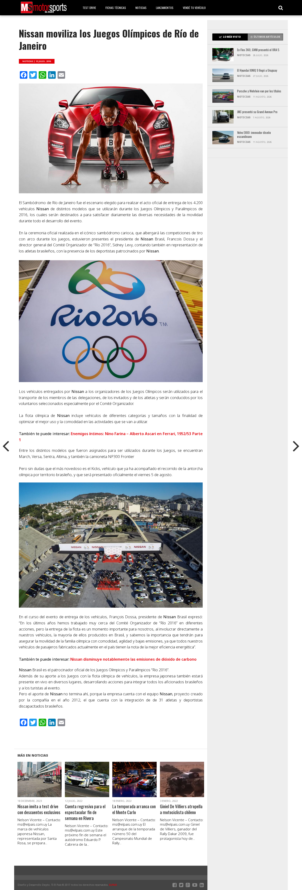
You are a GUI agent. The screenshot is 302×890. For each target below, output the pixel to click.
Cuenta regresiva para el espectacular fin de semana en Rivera (85, 812)
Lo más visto (232, 36)
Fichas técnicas (115, 8)
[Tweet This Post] (39, 785)
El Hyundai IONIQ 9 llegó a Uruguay (257, 71)
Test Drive (89, 8)
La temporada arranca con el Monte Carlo (134, 809)
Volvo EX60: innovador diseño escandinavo (254, 135)
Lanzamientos (164, 8)
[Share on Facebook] (29, 785)
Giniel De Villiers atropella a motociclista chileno (181, 809)
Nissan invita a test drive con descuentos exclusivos (38, 809)
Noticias (141, 8)
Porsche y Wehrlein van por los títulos (259, 91)
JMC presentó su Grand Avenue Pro (257, 112)
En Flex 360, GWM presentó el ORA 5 (258, 50)
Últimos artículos (267, 36)
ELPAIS (113, 884)
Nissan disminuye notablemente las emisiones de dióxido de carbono (133, 659)
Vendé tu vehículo (194, 8)
